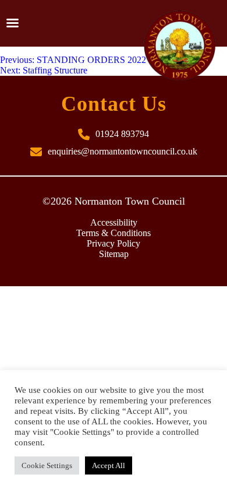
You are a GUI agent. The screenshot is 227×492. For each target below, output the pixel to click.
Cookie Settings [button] (47, 465)
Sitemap (114, 254)
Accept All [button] (108, 465)
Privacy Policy (113, 243)
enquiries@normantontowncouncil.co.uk (122, 151)
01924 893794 (122, 134)
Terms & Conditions (113, 233)
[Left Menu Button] (12, 23)
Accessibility (113, 222)
